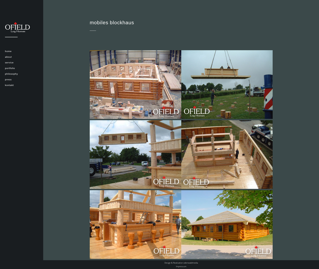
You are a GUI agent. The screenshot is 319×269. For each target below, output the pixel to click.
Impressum (181, 266)
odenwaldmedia (190, 262)
